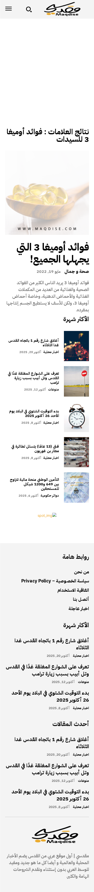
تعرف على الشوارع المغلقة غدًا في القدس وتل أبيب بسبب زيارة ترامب (33, 378)
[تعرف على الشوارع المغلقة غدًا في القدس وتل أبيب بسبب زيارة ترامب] (76, 381)
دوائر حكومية (50, 495)
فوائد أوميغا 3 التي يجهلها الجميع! (53, 253)
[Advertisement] (47, 68)
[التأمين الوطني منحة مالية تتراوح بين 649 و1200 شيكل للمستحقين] (76, 487)
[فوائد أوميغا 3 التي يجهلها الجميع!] (47, 193)
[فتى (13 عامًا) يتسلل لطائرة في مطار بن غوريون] (76, 452)
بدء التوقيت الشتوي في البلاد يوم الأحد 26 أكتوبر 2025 (34, 413)
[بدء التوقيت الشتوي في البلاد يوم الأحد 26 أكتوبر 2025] (76, 417)
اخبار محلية (51, 352)
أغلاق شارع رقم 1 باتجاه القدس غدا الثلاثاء (33, 343)
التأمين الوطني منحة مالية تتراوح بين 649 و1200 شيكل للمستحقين (34, 484)
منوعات (53, 389)
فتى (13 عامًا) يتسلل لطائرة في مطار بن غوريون (35, 449)
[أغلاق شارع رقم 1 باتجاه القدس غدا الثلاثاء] (76, 346)
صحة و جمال (76, 271)
